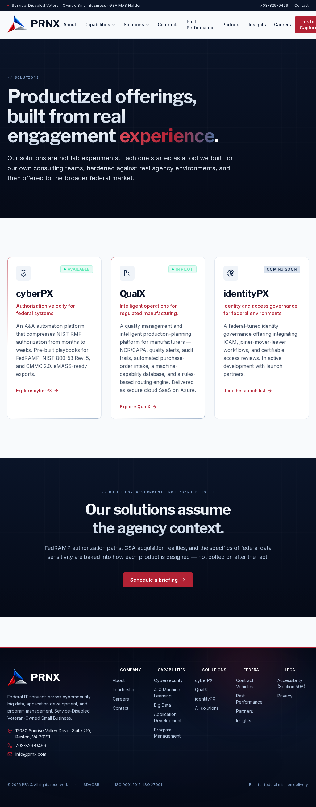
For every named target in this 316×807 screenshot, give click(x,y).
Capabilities (97, 24)
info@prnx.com (30, 754)
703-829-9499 (274, 5)
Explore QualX (135, 406)
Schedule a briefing (154, 580)
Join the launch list (244, 390)
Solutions (134, 24)
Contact (301, 5)
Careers (282, 24)
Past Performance (200, 24)
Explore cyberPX (34, 390)
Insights (257, 24)
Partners (231, 24)
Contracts (168, 24)
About (70, 24)
